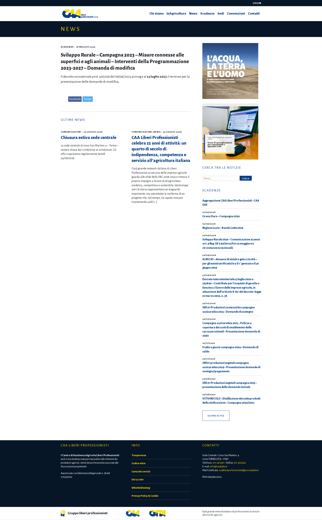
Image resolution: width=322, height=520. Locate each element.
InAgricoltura (176, 13)
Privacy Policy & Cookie (145, 495)
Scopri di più (216, 416)
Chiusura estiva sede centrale (88, 137)
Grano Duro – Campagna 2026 (221, 216)
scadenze (67, 47)
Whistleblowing (141, 487)
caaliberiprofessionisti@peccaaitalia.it (239, 470)
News (193, 13)
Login (257, 3)
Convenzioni (236, 13)
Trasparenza (139, 455)
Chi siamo (156, 13)
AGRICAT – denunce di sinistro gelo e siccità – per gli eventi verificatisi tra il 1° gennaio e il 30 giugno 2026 (230, 263)
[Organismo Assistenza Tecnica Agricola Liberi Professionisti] (157, 512)
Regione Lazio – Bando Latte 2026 (222, 227)
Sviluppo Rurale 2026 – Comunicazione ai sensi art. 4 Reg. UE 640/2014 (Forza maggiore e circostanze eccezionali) (231, 243)
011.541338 (218, 462)
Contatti (254, 13)
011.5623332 (240, 462)
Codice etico (139, 463)
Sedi (220, 13)
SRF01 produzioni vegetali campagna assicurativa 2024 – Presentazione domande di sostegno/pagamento (231, 367)
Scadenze (207, 13)
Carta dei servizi (141, 471)
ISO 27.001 (137, 479)
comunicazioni (71, 132)
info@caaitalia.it (218, 466)
